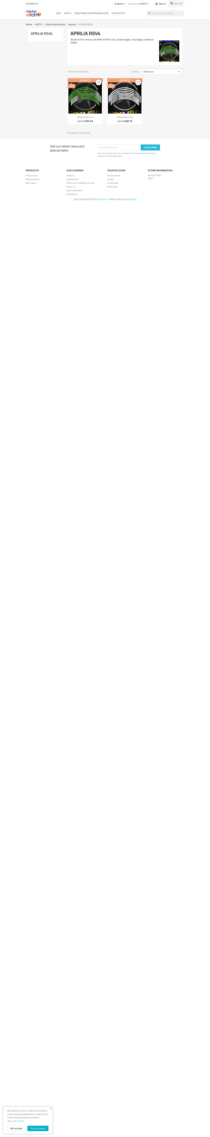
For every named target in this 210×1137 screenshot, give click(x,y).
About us (70, 186)
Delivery (70, 175)
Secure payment (74, 190)
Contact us (32, 3)
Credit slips (112, 183)
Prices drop (31, 175)
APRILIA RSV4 (42, 33)
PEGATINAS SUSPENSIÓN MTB (91, 13)
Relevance (162, 71)
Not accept (16, 1128)
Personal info (113, 175)
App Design (131, 199)
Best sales (31, 183)
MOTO (67, 13)
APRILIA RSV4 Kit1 (85, 117)
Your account (116, 170)
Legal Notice (72, 179)
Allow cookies (37, 1128)
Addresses (112, 186)
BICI (58, 13)
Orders (110, 179)
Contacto (118, 13)
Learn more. (18, 1121)
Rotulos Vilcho (99, 199)
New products (33, 179)
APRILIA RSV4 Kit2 (125, 117)
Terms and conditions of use (80, 183)
